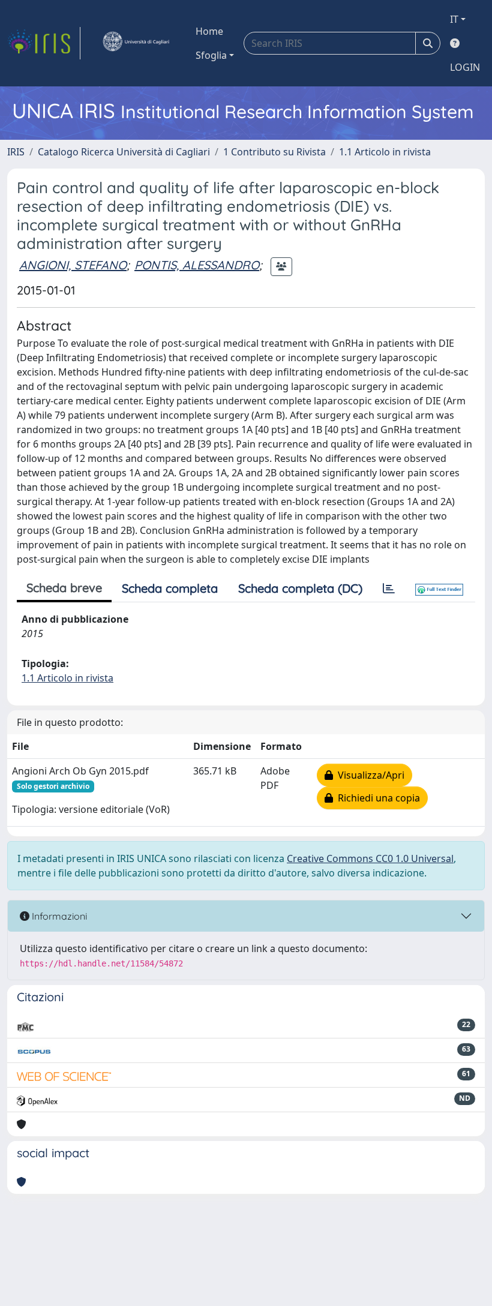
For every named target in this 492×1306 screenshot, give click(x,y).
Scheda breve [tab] (64, 587)
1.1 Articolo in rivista (385, 151)
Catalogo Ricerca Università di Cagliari (124, 151)
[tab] (389, 588)
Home (209, 31)
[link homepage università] (135, 43)
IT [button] (454, 19)
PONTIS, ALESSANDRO (196, 264)
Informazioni (58, 916)
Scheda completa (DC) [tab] (300, 588)
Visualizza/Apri (368, 775)
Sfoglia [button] (211, 55)
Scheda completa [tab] (170, 588)
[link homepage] (43, 43)
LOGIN (465, 67)
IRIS (16, 151)
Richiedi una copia (376, 797)
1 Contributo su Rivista (274, 151)
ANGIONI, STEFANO (73, 264)
